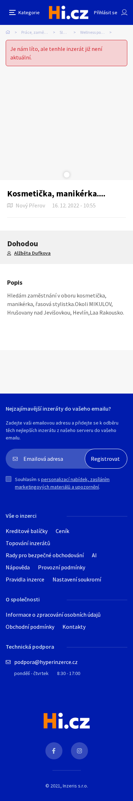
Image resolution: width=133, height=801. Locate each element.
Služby (65, 32)
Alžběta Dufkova (32, 253)
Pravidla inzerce (25, 579)
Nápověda (18, 567)
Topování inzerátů (28, 543)
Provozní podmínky (61, 567)
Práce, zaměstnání (38, 32)
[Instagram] (79, 750)
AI (94, 555)
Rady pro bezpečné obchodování (45, 555)
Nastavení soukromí (76, 579)
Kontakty (73, 626)
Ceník (62, 530)
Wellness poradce (95, 32)
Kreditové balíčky (27, 530)
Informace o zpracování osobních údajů (53, 614)
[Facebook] (53, 750)
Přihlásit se (105, 12)
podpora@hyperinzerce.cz (46, 661)
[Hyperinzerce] (68, 12)
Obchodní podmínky (30, 626)
